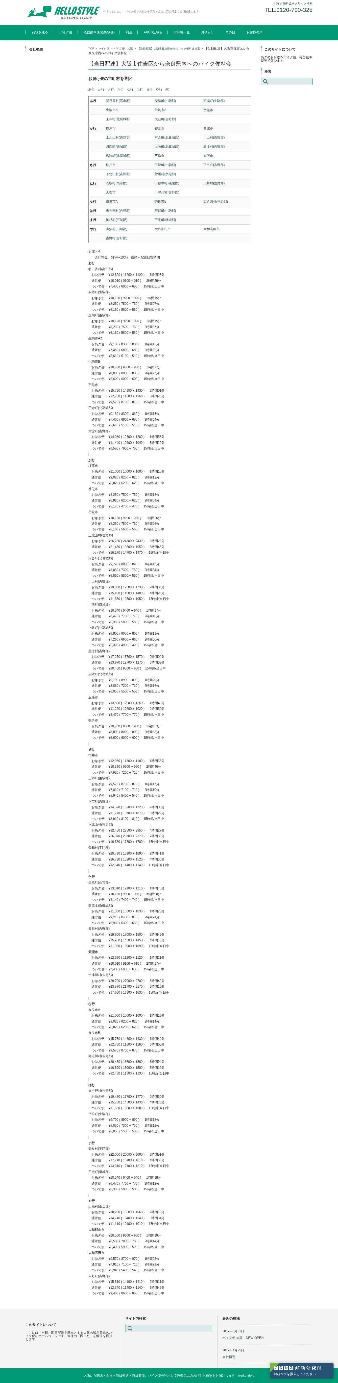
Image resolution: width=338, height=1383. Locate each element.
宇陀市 (208, 110)
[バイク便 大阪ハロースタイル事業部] (62, 12)
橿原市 (111, 128)
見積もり (207, 32)
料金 (129, 32)
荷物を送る (40, 32)
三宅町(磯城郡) (165, 220)
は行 (140, 89)
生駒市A (112, 110)
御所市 (208, 156)
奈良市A (112, 201)
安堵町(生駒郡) (165, 101)
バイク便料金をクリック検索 (293, 3)
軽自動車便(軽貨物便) (99, 32)
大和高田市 (211, 229)
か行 (101, 89)
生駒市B (161, 110)
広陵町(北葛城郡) (118, 156)
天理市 (111, 192)
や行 (159, 89)
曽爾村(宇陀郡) (165, 174)
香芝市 (159, 128)
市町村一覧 (182, 32)
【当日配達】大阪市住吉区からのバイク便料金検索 (168, 48)
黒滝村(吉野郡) (214, 146)
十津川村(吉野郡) (167, 192)
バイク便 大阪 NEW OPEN (243, 1338)
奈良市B (161, 201)
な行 (130, 89)
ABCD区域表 (153, 32)
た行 (120, 89)
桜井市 (111, 165)
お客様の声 (254, 32)
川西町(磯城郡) (116, 146)
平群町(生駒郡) (165, 211)
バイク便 (65, 32)
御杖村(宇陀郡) (116, 220)
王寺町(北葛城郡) (118, 119)
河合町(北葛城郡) (167, 137)
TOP (91, 48)
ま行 (149, 89)
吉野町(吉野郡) (116, 238)
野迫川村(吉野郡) (215, 201)
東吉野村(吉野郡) (118, 211)
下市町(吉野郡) (214, 165)
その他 (230, 32)
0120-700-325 (294, 10)
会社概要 (228, 1357)
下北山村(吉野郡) (118, 174)
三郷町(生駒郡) (165, 165)
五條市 (159, 156)
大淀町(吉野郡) (165, 119)
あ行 (91, 89)
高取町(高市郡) (116, 183)
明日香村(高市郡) (118, 101)
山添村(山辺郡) (116, 229)
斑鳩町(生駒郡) (214, 101)
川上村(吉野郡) (214, 137)
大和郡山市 (163, 229)
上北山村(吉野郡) (118, 137)
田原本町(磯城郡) (167, 183)
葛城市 (208, 128)
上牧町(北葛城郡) (167, 146)
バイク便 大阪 (123, 48)
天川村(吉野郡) (214, 183)
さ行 (111, 89)
